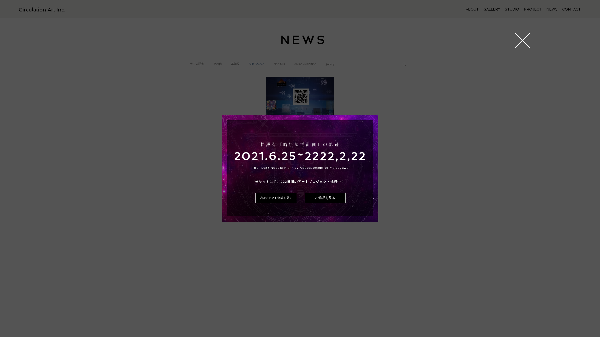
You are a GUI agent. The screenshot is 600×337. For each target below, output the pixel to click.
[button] (522, 40)
